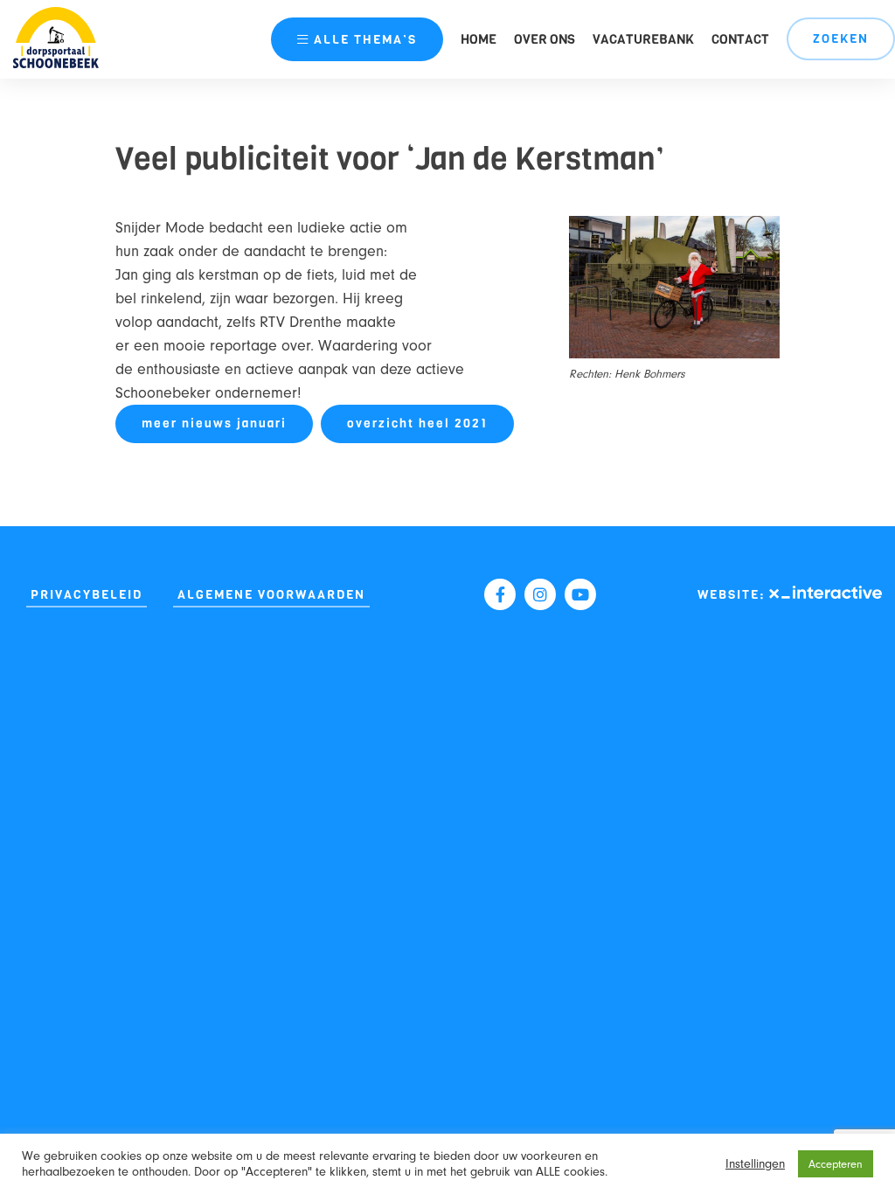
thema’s (365, 39)
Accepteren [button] (835, 1163)
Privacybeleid (86, 595)
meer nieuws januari (214, 423)
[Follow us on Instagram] (540, 594)
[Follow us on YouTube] (580, 594)
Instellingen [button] (755, 1163)
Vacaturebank (643, 39)
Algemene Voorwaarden (271, 595)
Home (478, 39)
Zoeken (841, 39)
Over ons (544, 39)
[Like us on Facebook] (500, 594)
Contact (740, 39)
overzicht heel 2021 (417, 423)
